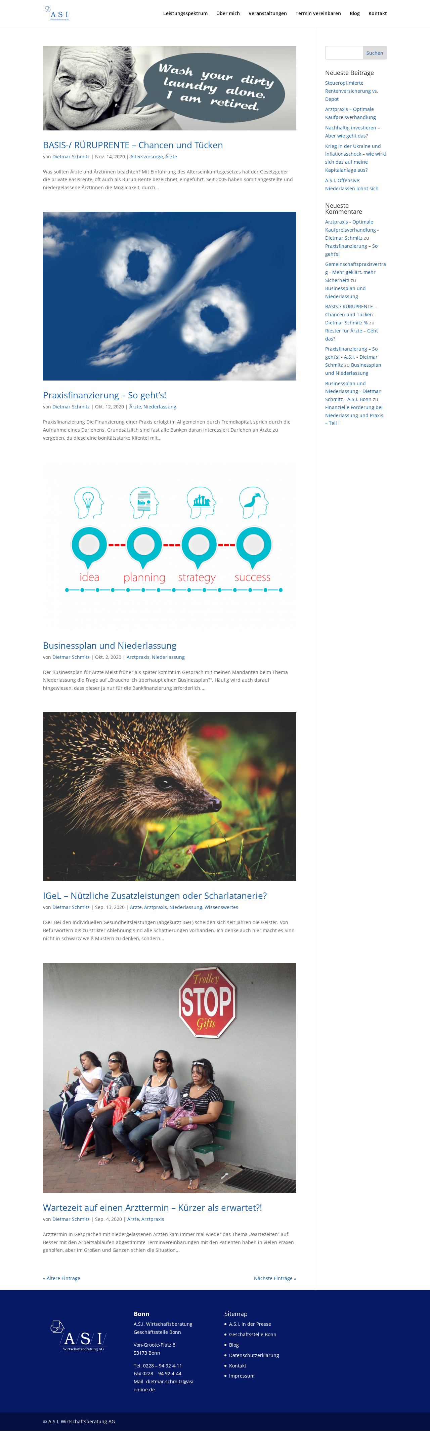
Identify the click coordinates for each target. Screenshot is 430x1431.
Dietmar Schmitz (71, 156)
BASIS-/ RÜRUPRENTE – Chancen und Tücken (133, 145)
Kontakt (378, 13)
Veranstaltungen (268, 13)
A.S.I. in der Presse (250, 1324)
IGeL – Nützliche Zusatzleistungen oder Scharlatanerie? (155, 895)
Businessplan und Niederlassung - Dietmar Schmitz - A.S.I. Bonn (353, 391)
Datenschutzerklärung (254, 1355)
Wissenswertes (221, 907)
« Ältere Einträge (61, 1278)
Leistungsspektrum (185, 13)
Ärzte (171, 156)
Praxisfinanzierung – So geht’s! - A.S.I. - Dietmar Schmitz (351, 357)
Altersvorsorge (146, 156)
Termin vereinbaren (318, 13)
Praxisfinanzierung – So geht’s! (104, 395)
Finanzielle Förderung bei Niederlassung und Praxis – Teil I (354, 415)
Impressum (242, 1376)
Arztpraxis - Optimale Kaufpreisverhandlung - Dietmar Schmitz (352, 229)
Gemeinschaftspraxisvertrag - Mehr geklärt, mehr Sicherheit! (355, 272)
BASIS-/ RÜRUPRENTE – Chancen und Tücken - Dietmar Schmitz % (351, 314)
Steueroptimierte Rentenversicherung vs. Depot (351, 91)
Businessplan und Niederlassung (109, 645)
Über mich (228, 13)
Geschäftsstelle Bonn (252, 1334)
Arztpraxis (138, 657)
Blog (355, 13)
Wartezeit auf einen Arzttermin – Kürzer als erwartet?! (152, 1207)
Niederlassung (159, 406)
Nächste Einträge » (275, 1278)
